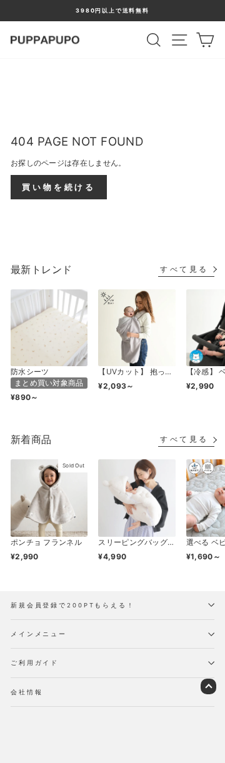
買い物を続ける (59, 187)
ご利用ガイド (35, 662)
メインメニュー (39, 634)
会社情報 (26, 692)
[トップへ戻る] (208, 686)
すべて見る (184, 269)
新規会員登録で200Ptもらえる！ (73, 605)
